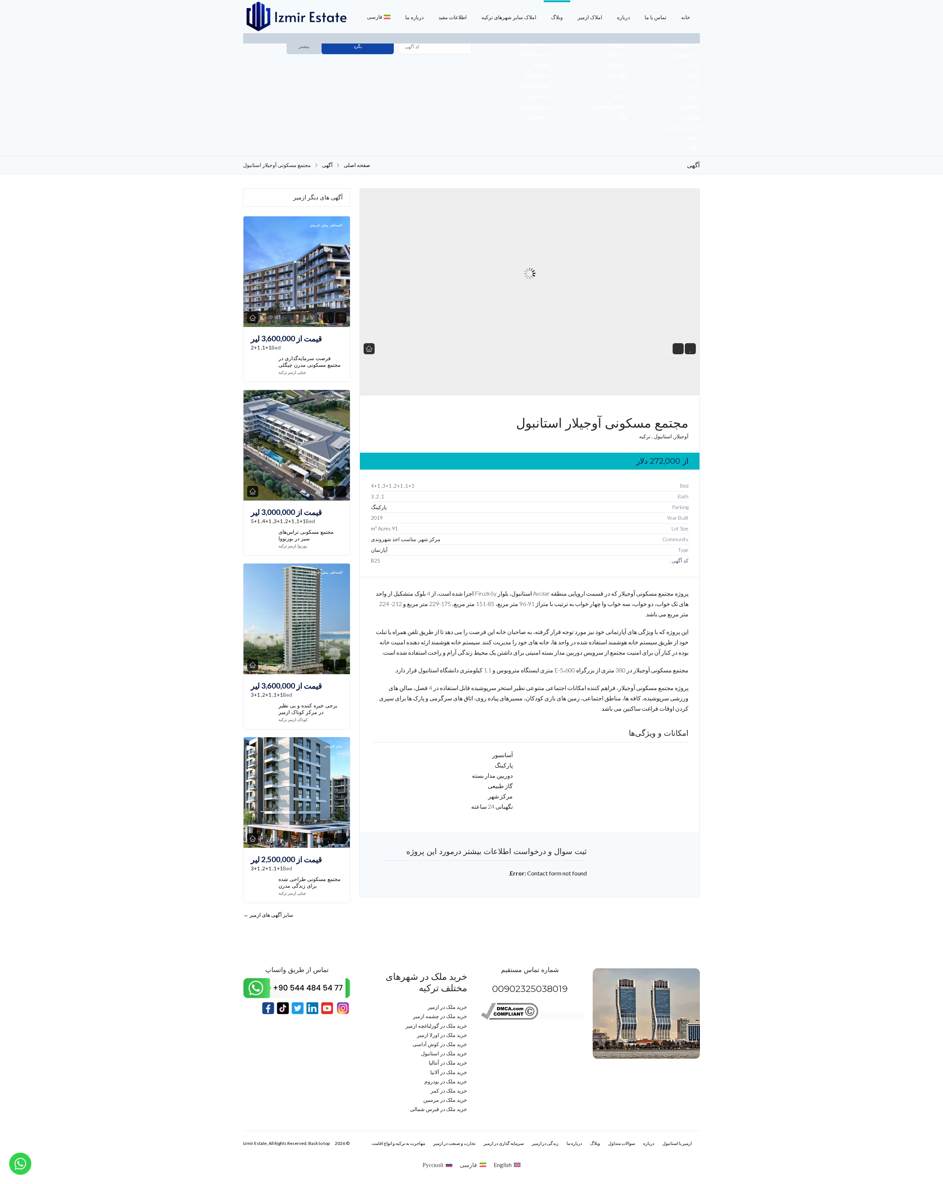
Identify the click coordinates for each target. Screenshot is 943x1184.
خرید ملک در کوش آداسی (440, 1044)
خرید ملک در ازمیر (447, 1007)
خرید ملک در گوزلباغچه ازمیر (436, 1026)
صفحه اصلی (357, 165)
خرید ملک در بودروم (445, 1081)
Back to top (319, 1143)
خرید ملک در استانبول (444, 1053)
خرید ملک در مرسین (445, 1100)
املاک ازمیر (590, 17)
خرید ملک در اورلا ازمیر (442, 1035)
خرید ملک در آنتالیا (448, 1062)
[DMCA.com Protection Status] (561, 1017)
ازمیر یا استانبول (677, 1143)
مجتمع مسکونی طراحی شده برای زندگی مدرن (309, 882)
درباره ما (414, 17)
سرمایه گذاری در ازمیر (504, 1143)
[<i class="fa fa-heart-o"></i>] (690, 348)
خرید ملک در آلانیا (448, 1072)
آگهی (327, 165)
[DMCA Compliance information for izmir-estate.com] (509, 1017)
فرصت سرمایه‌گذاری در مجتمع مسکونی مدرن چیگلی (309, 361)
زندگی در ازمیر (545, 1143)
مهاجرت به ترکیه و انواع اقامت (398, 1143)
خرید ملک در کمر (449, 1090)
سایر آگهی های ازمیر (268, 915)
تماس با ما (655, 17)
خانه (685, 17)
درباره (623, 17)
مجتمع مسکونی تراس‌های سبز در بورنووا (306, 535)
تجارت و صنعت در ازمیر (454, 1143)
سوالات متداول (621, 1143)
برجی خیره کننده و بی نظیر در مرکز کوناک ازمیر (307, 708)
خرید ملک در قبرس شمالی (438, 1109)
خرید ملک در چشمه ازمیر (440, 1016)
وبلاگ (557, 17)
